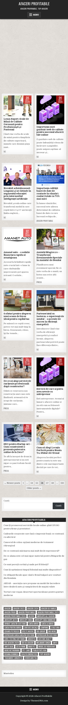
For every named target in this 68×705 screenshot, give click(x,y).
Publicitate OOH (39, 650)
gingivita (31, 638)
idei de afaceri (28, 642)
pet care (26, 650)
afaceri (7, 608)
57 (47, 483)
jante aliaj (8, 646)
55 (37, 483)
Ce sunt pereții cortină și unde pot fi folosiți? (26, 564)
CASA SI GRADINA (17, 367)
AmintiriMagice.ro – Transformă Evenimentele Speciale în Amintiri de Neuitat (49, 256)
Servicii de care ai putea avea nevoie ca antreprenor (50, 392)
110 (62, 483)
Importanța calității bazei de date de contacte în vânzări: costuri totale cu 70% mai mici (48, 193)
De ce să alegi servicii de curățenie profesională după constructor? (17, 384)
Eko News (52, 631)
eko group (41, 631)
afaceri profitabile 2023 (48, 612)
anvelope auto (10, 619)
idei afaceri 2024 (11, 642)
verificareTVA (31, 658)
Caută (6, 501)
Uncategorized (50, 105)
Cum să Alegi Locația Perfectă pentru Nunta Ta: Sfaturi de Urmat (49, 450)
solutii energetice (29, 654)
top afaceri (45, 654)
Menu (36, 14)
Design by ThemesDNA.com (34, 701)
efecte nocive (28, 631)
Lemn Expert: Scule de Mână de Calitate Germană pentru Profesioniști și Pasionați (16, 124)
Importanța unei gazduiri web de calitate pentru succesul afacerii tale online (50, 131)
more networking (12, 650)
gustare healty (45, 638)
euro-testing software (14, 638)
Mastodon (9, 673)
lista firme (20, 646)
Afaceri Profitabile (34, 3)
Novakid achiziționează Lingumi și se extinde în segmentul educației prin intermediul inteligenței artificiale (17, 193)
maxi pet (32, 646)
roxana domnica (11, 654)
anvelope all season (46, 616)
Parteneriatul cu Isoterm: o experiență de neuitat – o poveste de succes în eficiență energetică (50, 318)
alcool (31, 616)
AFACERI (17, 105)
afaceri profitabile (27, 612)
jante (55, 642)
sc (5, 152)
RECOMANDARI (18, 300)
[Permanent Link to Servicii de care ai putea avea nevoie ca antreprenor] (50, 371)
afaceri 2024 (32, 608)
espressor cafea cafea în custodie (19, 635)
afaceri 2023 (19, 608)
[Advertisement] (34, 55)
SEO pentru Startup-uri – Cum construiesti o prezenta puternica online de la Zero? (17, 448)
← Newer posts (12, 483)
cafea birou (34, 623)
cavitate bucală (31, 627)
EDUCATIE (17, 174)
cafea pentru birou (12, 627)
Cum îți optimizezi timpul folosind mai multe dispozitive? (33, 570)
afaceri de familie (48, 608)
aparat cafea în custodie (15, 623)
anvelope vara (26, 619)
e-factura (55, 627)
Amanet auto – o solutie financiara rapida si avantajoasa (17, 255)
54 (32, 483)
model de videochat (46, 646)
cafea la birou (47, 623)
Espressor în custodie (47, 635)
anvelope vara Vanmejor (45, 619)
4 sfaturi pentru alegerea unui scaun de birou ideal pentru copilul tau (17, 316)
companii (44, 627)
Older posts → (34, 488)
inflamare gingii (43, 642)
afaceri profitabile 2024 (15, 616)
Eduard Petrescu (11, 631)
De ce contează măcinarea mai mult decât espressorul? (31, 551)
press (39, 282)
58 (52, 483)
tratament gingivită (13, 658)
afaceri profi (10, 612)
